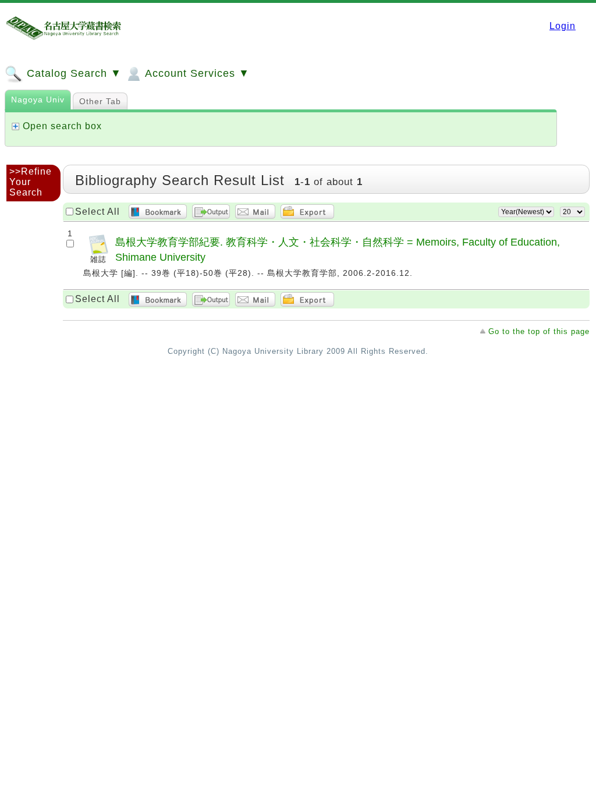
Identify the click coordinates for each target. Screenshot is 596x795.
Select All (97, 212)
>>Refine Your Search (30, 181)
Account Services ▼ (196, 73)
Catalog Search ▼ (72, 73)
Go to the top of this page (539, 331)
